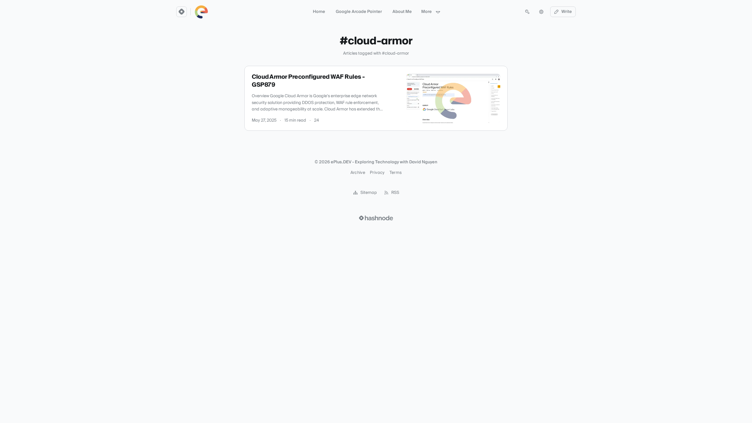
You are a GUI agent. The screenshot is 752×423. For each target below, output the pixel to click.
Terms (396, 172)
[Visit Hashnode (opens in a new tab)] (376, 218)
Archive (357, 172)
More (426, 11)
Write (566, 11)
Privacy (377, 172)
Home (319, 11)
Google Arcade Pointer (359, 11)
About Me (402, 11)
